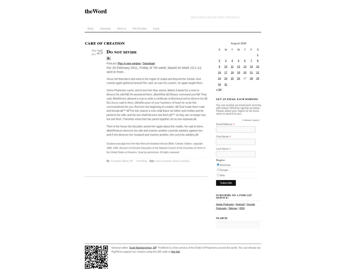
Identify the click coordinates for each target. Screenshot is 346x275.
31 (225, 84)
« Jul (218, 89)
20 (244, 72)
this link (175, 251)
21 (251, 72)
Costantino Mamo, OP (122, 161)
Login (156, 28)
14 (251, 66)
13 (244, 66)
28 (251, 78)
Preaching (142, 161)
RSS (242, 208)
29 (257, 78)
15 (257, 66)
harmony (185, 161)
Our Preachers (139, 28)
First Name (223, 136)
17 (225, 72)
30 (219, 84)
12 (238, 66)
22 (257, 72)
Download (149, 63)
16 (219, 72)
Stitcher (233, 208)
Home (91, 28)
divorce (176, 161)
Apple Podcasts (225, 204)
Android (240, 204)
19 (238, 72)
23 (219, 78)
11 (232, 66)
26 (238, 78)
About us (121, 28)
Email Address (225, 124)
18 (232, 72)
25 (232, 78)
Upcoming (105, 28)
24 (225, 78)
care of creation (163, 161)
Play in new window (129, 63)
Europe (224, 170)
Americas (225, 164)
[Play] (109, 59)
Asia (222, 175)
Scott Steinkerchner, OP (142, 247)
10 (225, 66)
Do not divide (122, 51)
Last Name (223, 149)
